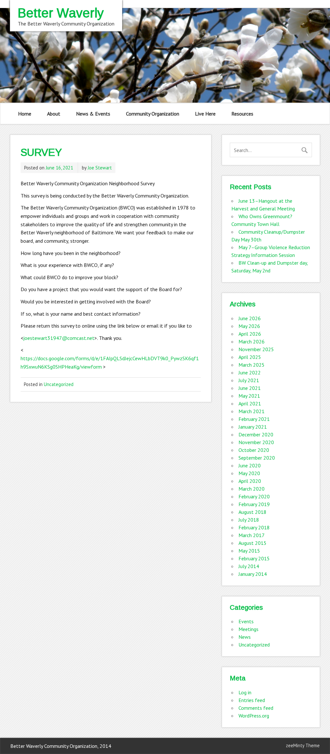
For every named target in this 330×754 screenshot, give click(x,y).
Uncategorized (58, 384)
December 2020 (255, 434)
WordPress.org (253, 715)
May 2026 (249, 326)
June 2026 (249, 318)
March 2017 (251, 535)
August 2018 (252, 512)
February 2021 (254, 419)
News (244, 637)
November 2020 (256, 442)
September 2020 (256, 457)
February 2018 (254, 527)
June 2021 (249, 388)
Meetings (248, 629)
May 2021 (249, 395)
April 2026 (249, 334)
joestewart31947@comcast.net (58, 338)
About (53, 113)
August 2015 (252, 543)
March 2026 (251, 341)
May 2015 (249, 550)
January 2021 (252, 426)
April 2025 (249, 357)
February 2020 (254, 496)
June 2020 (249, 465)
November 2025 (256, 349)
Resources (242, 113)
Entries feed (251, 700)
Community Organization (152, 113)
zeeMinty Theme (303, 745)
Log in (244, 692)
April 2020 (249, 481)
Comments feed (255, 708)
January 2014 (252, 574)
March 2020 (251, 488)
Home (24, 113)
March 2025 (251, 365)
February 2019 (254, 504)
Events (246, 621)
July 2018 (248, 519)
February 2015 (254, 558)
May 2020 (249, 473)
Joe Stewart (100, 168)
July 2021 (248, 380)
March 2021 (251, 411)
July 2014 (248, 566)
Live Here (205, 113)
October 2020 (253, 450)
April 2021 (249, 403)
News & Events (93, 113)
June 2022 (249, 372)
